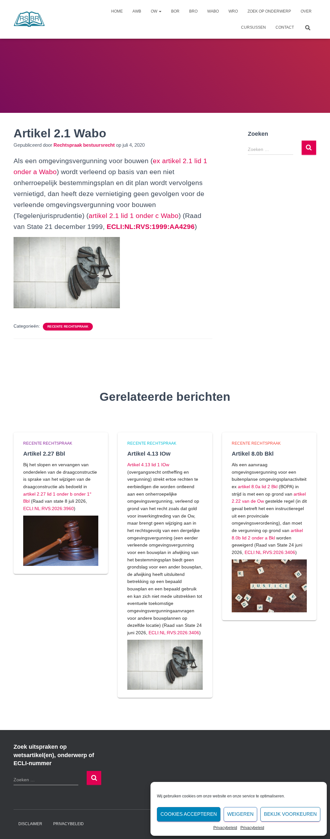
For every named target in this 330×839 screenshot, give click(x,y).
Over (306, 11)
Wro (233, 11)
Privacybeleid (225, 827)
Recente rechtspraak (67, 326)
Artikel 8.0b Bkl (253, 453)
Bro (193, 11)
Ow (154, 11)
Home (117, 11)
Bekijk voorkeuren (290, 814)
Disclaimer (30, 824)
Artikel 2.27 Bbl (44, 453)
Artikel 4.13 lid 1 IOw (148, 464)
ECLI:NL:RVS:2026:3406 (174, 632)
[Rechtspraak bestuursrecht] (29, 19)
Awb (136, 11)
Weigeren (240, 814)
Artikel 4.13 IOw (148, 453)
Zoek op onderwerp (269, 11)
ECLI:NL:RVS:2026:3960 (48, 508)
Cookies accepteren (188, 814)
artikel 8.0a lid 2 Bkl (257, 486)
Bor (175, 11)
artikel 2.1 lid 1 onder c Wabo (134, 215)
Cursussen (253, 27)
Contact (285, 27)
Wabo (213, 11)
